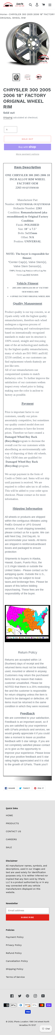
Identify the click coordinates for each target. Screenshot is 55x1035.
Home (3, 14)
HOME (9, 815)
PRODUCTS (12, 823)
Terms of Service (15, 977)
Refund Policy (14, 953)
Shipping (7, 117)
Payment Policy (15, 937)
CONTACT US (13, 831)
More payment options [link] (27, 154)
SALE (9, 847)
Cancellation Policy (17, 961)
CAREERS (11, 839)
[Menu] (50, 4)
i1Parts (17, 1022)
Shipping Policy (14, 969)
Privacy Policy (14, 945)
